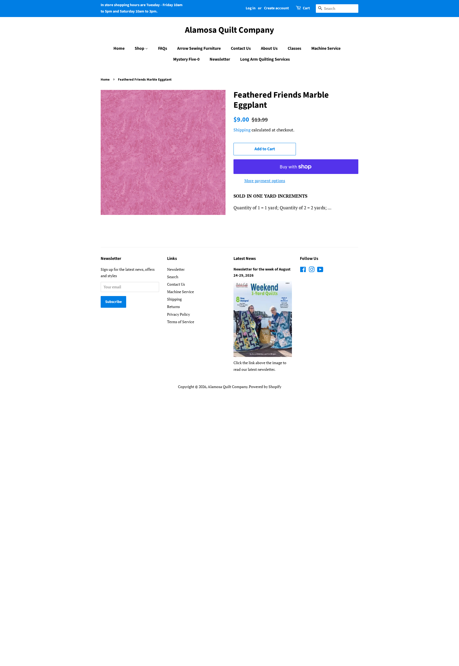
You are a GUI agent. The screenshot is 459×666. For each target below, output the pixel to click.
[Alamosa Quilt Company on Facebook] (303, 270)
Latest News (244, 258)
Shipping (241, 130)
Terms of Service (180, 321)
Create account (276, 8)
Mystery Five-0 (186, 59)
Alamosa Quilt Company (229, 30)
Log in (251, 8)
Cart (306, 8)
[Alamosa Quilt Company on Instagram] (311, 270)
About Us (269, 48)
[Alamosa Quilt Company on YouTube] (320, 270)
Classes (294, 48)
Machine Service (326, 48)
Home (119, 48)
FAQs (162, 48)
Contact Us (241, 48)
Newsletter (220, 59)
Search (172, 276)
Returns (173, 306)
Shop (140, 48)
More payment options (264, 180)
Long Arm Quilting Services (265, 59)
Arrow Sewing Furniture (199, 48)
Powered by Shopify (265, 386)
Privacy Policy (178, 314)
